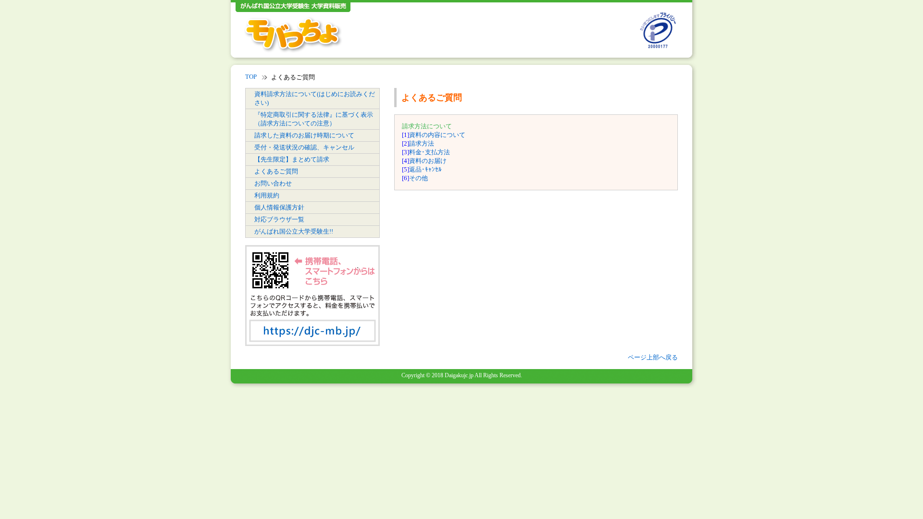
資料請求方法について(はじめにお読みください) (314, 98)
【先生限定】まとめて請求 (291, 159)
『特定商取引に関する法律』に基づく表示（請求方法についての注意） (313, 119)
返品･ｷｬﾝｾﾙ (425, 169)
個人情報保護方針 (279, 207)
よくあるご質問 (276, 171)
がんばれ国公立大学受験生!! (293, 231)
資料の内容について (437, 134)
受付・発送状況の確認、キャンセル (304, 147)
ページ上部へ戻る (653, 357)
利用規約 (266, 195)
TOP (251, 76)
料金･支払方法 (429, 152)
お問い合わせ (273, 183)
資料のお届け (428, 160)
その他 (418, 178)
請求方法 (421, 143)
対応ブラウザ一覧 (279, 219)
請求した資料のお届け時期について (304, 135)
